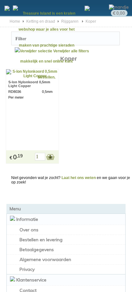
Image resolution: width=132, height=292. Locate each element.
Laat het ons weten (79, 178)
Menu (15, 209)
